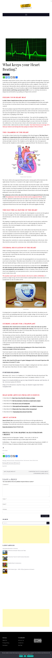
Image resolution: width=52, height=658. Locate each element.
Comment (6, 484)
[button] (51, 1)
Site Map (20, 645)
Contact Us (20, 642)
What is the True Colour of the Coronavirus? (24, 409)
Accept (21, 656)
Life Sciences (26, 460)
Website (5, 509)
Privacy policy (30, 656)
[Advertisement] (26, 27)
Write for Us (21, 640)
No (25, 656)
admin (5, 466)
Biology (4, 460)
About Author (9, 417)
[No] (50, 654)
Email (5, 504)
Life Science (11, 463)
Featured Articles (10, 460)
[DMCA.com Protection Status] (41, 641)
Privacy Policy (6, 642)
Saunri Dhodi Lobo (34, 460)
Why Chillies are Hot (9, 471)
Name (5, 499)
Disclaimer (5, 645)
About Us (5, 640)
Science (17, 463)
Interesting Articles (19, 460)
